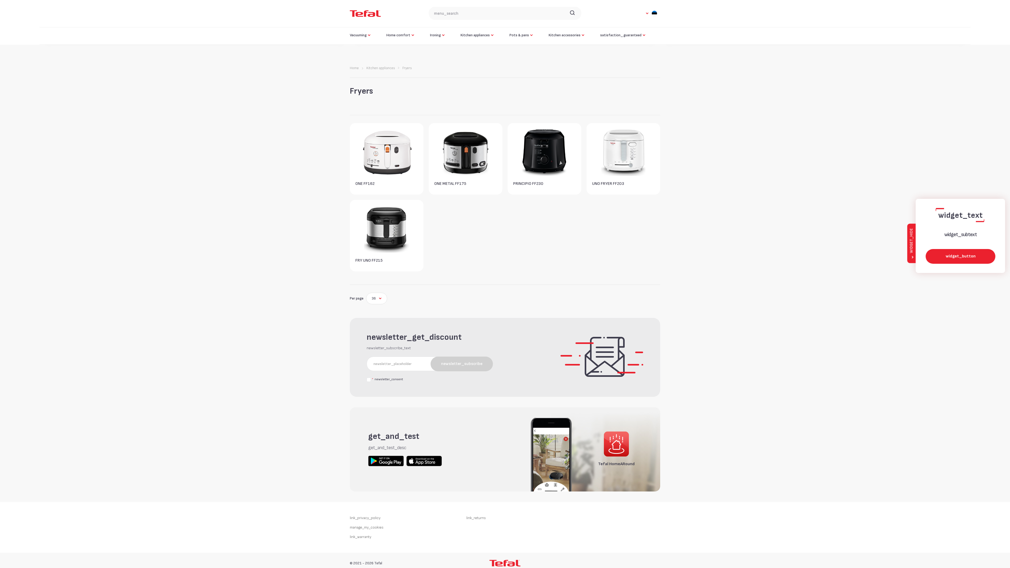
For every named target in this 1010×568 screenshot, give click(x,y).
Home (354, 68)
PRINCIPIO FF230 (528, 183)
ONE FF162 (365, 183)
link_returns (476, 518)
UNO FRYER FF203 (608, 183)
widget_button (960, 256)
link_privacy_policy (365, 518)
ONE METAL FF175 (450, 183)
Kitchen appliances (380, 68)
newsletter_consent (387, 380)
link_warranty (360, 537)
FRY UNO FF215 (369, 260)
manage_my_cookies (366, 528)
